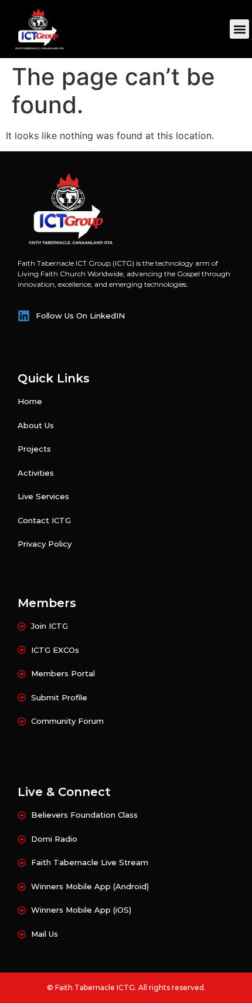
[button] (239, 29)
